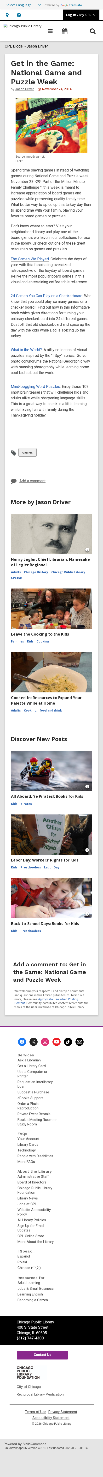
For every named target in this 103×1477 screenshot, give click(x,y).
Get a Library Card (31, 1066)
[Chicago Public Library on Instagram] (45, 1042)
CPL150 (16, 578)
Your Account (28, 1139)
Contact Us (42, 1355)
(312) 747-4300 (30, 1338)
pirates (26, 804)
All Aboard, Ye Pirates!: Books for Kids (47, 796)
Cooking (43, 641)
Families (17, 641)
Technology (26, 1150)
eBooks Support (30, 1098)
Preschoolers (31, 867)
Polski (22, 1262)
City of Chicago (29, 1387)
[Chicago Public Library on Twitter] (33, 1042)
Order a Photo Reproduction (28, 1106)
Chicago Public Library (68, 572)
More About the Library (35, 1242)
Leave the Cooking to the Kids (40, 634)
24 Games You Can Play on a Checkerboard (46, 296)
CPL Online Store (30, 1236)
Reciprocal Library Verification (40, 1394)
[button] (7, 15)
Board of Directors (31, 1182)
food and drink (51, 710)
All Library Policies (31, 1220)
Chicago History (36, 572)
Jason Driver (37, 46)
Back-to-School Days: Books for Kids (45, 923)
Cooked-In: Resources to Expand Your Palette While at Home (46, 700)
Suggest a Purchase (33, 1092)
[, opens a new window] (31, 1378)
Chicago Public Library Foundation (34, 1190)
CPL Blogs (14, 46)
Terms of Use (35, 1412)
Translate (75, 5)
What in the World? (26, 350)
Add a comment (32, 481)
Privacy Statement (62, 1412)
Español (23, 1256)
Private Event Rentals (34, 1114)
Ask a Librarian (29, 1060)
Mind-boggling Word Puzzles (35, 386)
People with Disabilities (35, 1156)
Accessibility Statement (50, 1418)
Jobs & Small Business (35, 1288)
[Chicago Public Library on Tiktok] (68, 1042)
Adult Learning (28, 1283)
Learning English (30, 1294)
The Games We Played (30, 259)
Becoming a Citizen (32, 1300)
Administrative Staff (33, 1176)
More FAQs (26, 1162)
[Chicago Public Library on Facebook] (22, 1042)
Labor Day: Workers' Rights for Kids (44, 860)
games (27, 453)
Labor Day (51, 867)
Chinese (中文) (29, 1268)
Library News (27, 1198)
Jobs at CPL (27, 1204)
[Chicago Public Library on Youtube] (56, 1042)
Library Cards (27, 1144)
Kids (30, 641)
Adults (16, 572)
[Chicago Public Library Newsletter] (79, 1042)
